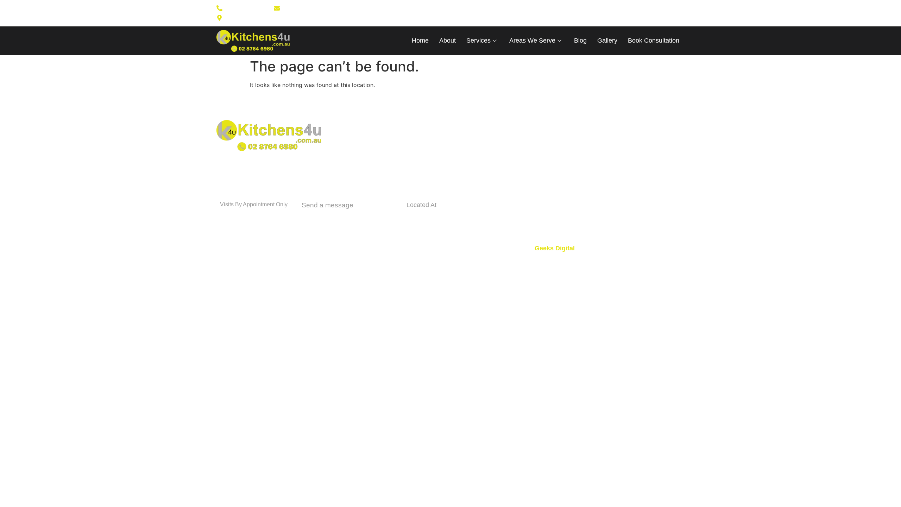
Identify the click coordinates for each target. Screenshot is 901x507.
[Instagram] (492, 13)
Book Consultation (653, 40)
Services (478, 40)
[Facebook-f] (481, 13)
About (447, 40)
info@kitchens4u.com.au (349, 218)
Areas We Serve (532, 40)
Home (420, 40)
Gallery (607, 40)
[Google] (504, 13)
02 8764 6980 (247, 217)
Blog (580, 40)
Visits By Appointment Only (254, 204)
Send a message (327, 205)
